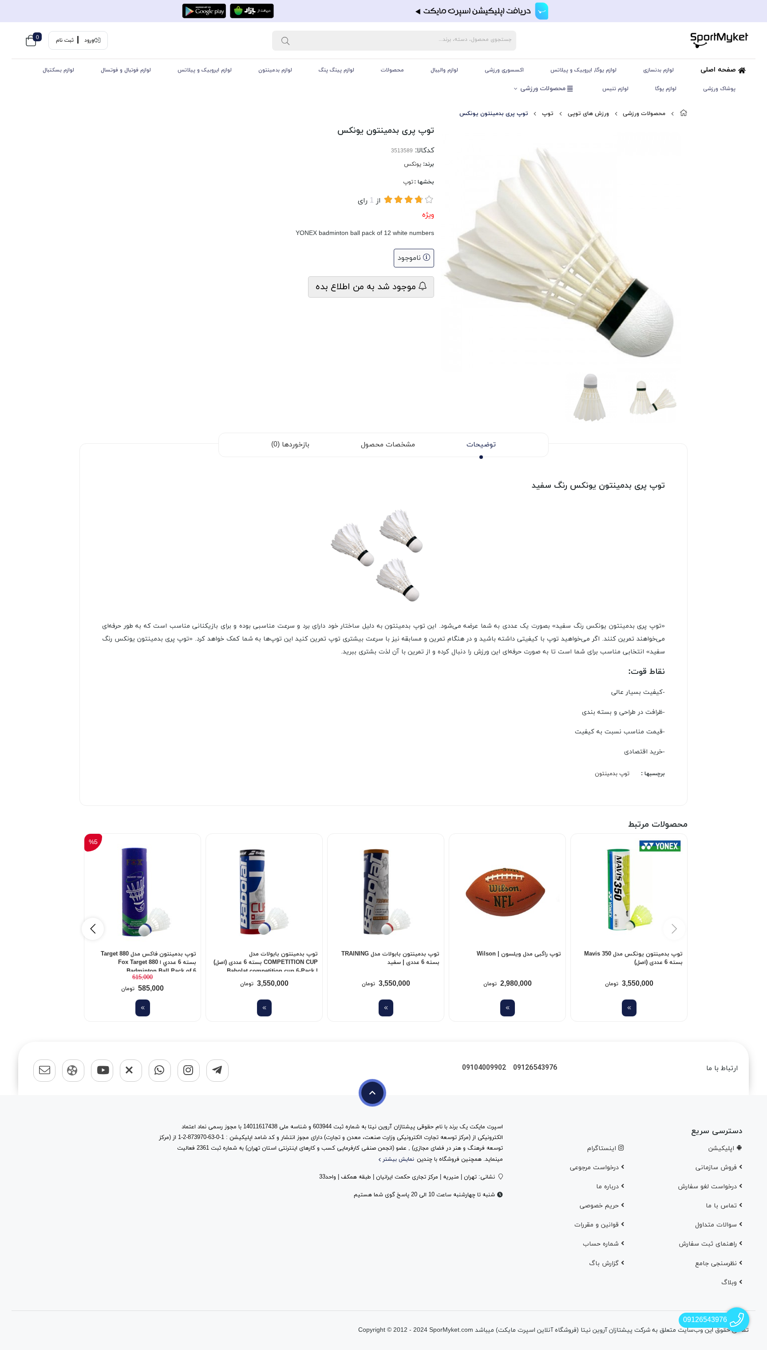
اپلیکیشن (722, 1148)
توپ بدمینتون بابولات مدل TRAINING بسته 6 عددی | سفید (390, 958)
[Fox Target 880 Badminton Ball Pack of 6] (142, 892)
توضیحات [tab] (481, 445)
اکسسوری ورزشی (504, 70)
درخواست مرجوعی (595, 1167)
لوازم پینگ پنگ (336, 70)
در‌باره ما (608, 1186)
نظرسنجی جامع (717, 1263)
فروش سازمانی (717, 1167)
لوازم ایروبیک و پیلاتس (205, 70)
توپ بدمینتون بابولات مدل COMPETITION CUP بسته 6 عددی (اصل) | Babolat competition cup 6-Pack (265, 961)
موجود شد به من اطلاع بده (367, 287)
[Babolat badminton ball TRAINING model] (385, 892)
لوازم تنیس (615, 88)
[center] (285, 40)
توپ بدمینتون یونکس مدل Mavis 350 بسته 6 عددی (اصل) (633, 958)
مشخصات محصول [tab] (388, 445)
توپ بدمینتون (612, 774)
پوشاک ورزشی (719, 88)
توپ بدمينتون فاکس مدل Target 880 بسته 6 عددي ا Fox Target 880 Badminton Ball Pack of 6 (148, 961)
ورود (89, 40)
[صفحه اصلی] (684, 113)
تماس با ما (722, 1206)
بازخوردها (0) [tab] (290, 445)
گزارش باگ (605, 1263)
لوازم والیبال (444, 70)
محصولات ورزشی (543, 88)
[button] (93, 929)
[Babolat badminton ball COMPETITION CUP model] (264, 892)
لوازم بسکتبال (58, 70)
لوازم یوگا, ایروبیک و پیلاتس (583, 70)
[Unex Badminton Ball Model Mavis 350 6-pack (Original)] (629, 892)
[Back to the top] (372, 1093)
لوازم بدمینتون (275, 70)
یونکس (412, 164)
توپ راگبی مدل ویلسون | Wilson (519, 954)
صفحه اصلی (719, 70)
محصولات (392, 70)
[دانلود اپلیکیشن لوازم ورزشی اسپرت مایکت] (383, 11)
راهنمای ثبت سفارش (709, 1244)
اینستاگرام (602, 1148)
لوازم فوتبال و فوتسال (126, 70)
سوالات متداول (717, 1225)
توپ (548, 114)
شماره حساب (602, 1244)
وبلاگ (730, 1282)
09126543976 (535, 1068)
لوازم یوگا (665, 88)
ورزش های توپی (588, 114)
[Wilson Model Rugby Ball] (507, 892)
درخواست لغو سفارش (708, 1186)
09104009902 (484, 1068)
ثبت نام (65, 40)
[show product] (629, 1008)
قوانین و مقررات (597, 1225)
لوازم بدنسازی (658, 70)
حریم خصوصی (600, 1206)
